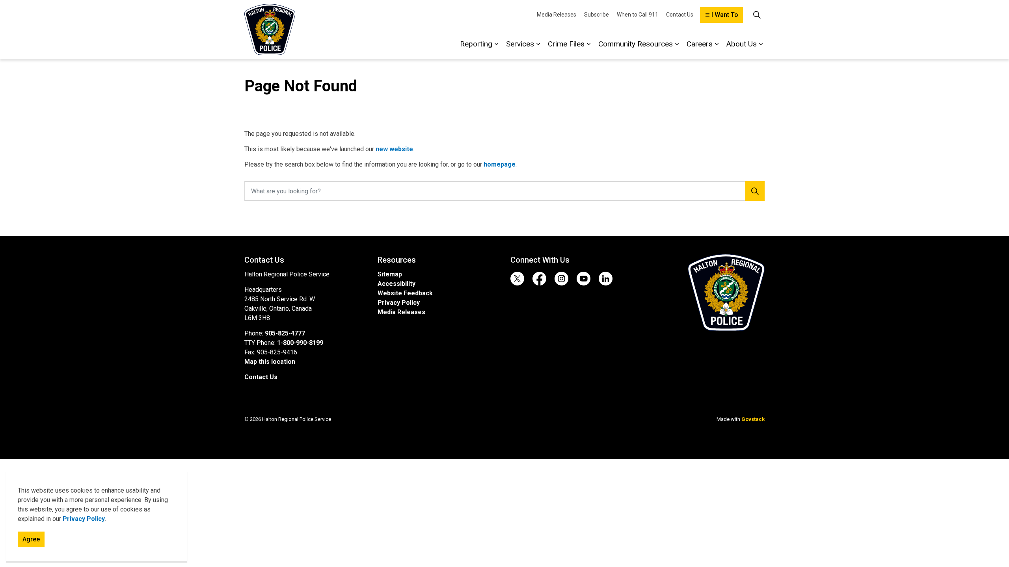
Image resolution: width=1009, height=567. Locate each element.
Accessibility (396, 283)
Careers (700, 43)
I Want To (724, 15)
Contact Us (679, 14)
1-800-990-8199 (300, 342)
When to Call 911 (637, 14)
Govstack (753, 419)
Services (520, 43)
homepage (500, 164)
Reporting (476, 43)
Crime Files (566, 43)
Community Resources (635, 43)
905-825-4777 (285, 333)
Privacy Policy (84, 519)
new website (394, 149)
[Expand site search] (757, 15)
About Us (741, 43)
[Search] (755, 191)
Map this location (269, 361)
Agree (31, 539)
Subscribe (596, 14)
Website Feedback (405, 293)
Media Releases (556, 14)
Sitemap (390, 274)
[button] (726, 292)
